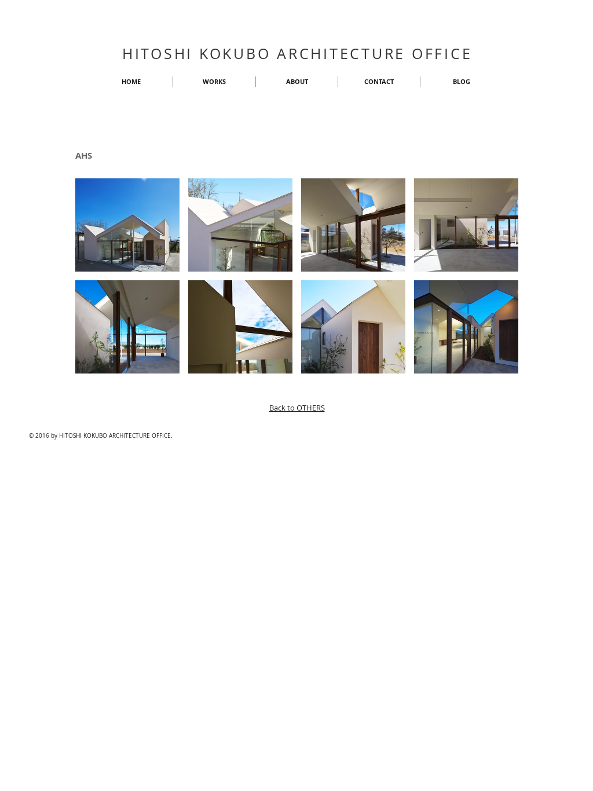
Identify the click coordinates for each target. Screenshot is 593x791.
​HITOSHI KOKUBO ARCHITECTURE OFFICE (297, 53)
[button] (127, 225)
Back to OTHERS (297, 407)
